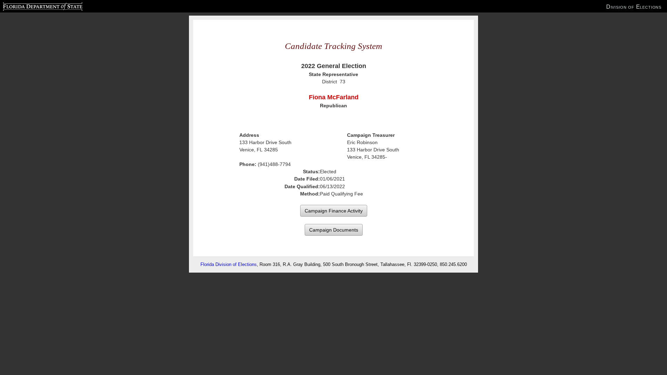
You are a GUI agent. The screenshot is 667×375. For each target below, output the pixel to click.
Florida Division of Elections (228, 264)
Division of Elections (633, 6)
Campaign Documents (333, 230)
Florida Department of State (29, 5)
